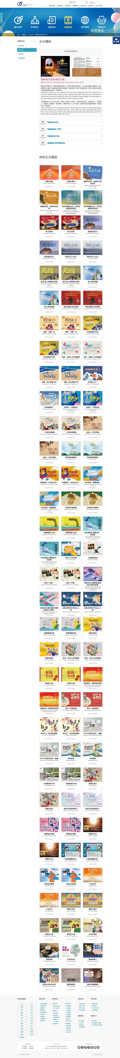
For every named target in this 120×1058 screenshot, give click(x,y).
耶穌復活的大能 (53, 136)
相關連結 (55, 1023)
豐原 (22, 1015)
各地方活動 (82, 1005)
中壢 (31, 1006)
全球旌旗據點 (43, 1003)
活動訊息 (68, 5)
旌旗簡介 (42, 1008)
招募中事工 (69, 1020)
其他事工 (68, 1018)
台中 (22, 1004)
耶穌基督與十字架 (54, 129)
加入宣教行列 (95, 1008)
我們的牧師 (43, 1012)
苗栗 (31, 1009)
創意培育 (55, 1015)
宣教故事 (94, 1005)
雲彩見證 (21, 54)
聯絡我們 (42, 1020)
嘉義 (22, 1023)
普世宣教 (83, 5)
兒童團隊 (68, 1014)
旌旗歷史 (42, 1016)
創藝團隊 (68, 1006)
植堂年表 (42, 1014)
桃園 (22, 1006)
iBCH (31, 1026)
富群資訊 (100, 1054)
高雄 (22, 1026)
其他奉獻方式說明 (96, 1023)
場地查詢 (68, 1028)
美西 (22, 1029)
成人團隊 (68, 1008)
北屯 (31, 1015)
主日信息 (30, 34)
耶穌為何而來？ (53, 122)
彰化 (31, 1020)
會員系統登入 (56, 1017)
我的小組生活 (56, 1006)
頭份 (22, 1012)
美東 (31, 1029)
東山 (22, 1018)
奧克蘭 (31, 1031)
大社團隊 (68, 1010)
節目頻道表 (21, 58)
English (93, 2)
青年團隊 (68, 1012)
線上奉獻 (94, 1020)
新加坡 (31, 1034)
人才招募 (55, 1021)
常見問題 (42, 1018)
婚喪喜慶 (68, 1025)
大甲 (31, 1012)
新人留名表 (56, 1008)
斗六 (22, 1020)
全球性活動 (82, 1003)
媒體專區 (75, 5)
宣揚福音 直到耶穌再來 (56, 143)
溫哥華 (22, 1031)
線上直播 (116, 41)
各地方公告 (82, 1008)
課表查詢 (55, 1019)
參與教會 (60, 5)
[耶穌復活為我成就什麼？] (55, 66)
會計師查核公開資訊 (97, 1025)
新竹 (22, 1009)
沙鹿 (31, 1018)
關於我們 (52, 5)
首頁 (18, 34)
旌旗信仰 (42, 1010)
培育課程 (55, 1013)
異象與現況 (95, 1003)
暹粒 (22, 1034)
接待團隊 (68, 1016)
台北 (31, 1004)
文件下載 (68, 1032)
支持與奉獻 (95, 1010)
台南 (31, 1023)
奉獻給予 (91, 5)
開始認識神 (43, 1005)
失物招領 (68, 1030)
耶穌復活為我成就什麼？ (41, 34)
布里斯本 (22, 1037)
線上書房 (99, 5)
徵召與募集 (82, 1010)
